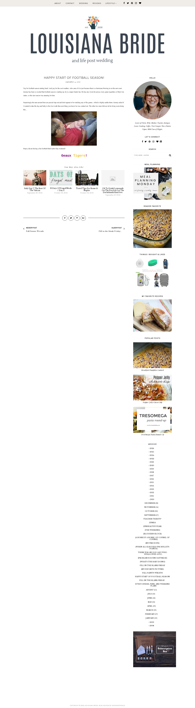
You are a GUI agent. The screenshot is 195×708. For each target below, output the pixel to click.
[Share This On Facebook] (64, 218)
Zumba (152, 523)
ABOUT (58, 3)
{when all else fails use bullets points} (152, 548)
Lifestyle (110, 3)
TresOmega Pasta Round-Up (152, 434)
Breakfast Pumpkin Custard (152, 370)
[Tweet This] (71, 218)
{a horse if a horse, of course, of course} (152, 538)
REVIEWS (97, 3)
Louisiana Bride (91, 705)
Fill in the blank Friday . (152, 580)
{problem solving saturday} (152, 558)
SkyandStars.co (118, 705)
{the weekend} (152, 530)
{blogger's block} (152, 534)
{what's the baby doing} (152, 562)
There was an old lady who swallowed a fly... (152, 553)
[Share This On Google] (83, 218)
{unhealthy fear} (152, 526)
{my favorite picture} (152, 569)
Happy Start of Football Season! (152, 577)
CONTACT (70, 3)
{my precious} (152, 543)
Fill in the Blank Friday (152, 565)
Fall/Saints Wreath (152, 573)
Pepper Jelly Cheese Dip (152, 402)
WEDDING (83, 3)
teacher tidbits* (152, 519)
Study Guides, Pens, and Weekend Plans (152, 585)
